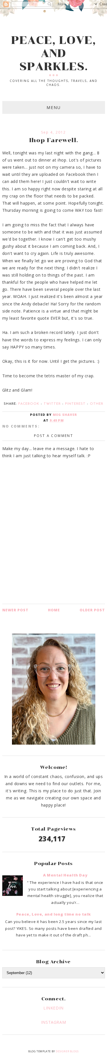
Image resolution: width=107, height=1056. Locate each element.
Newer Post (15, 610)
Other (96, 404)
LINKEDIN (53, 1008)
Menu (54, 107)
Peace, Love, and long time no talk (53, 914)
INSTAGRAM (53, 1022)
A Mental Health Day (65, 875)
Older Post (92, 610)
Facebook (28, 404)
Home (54, 610)
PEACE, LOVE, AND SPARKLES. (53, 53)
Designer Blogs (67, 1051)
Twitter (52, 404)
